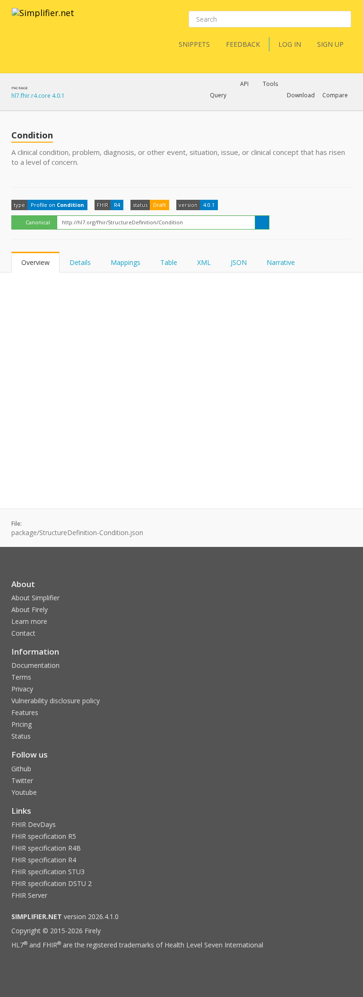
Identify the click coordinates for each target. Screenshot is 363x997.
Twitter (22, 780)
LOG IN (289, 44)
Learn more (29, 621)
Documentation (35, 665)
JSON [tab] (239, 262)
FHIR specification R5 (43, 836)
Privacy (22, 688)
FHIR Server (29, 895)
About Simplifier (35, 597)
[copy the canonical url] (262, 222)
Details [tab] (80, 262)
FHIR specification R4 (43, 859)
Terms (21, 677)
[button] (218, 95)
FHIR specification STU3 (48, 871)
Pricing (21, 724)
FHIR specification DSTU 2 (51, 883)
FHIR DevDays (33, 824)
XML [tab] (204, 262)
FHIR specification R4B (46, 848)
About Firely (29, 609)
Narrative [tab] (281, 262)
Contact (23, 633)
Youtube (24, 792)
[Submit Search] (343, 19)
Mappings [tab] (125, 262)
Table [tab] (168, 262)
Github (21, 768)
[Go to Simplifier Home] (43, 19)
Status (21, 736)
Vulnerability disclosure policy (55, 700)
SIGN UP (330, 44)
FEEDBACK (243, 44)
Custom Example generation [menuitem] (228, 108)
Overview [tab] (35, 262)
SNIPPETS (194, 44)
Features (24, 712)
